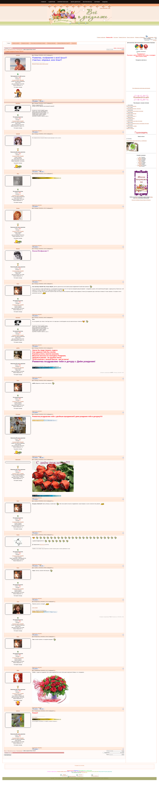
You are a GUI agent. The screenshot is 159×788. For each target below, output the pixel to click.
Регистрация (82, 22)
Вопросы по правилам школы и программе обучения (137, 123)
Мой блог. (34, 610)
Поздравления (19, 49)
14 (52, 534)
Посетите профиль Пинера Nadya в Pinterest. (141, 199)
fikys (18, 173)
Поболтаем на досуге (12, 49)
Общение (105, 1)
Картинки (97, 1)
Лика (140, 166)
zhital (140, 164)
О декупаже (51, 1)
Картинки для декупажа (131, 113)
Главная (43, 1)
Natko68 (18, 133)
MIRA (18, 670)
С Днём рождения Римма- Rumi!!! (29, 49)
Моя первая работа (130, 118)
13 (52, 500)
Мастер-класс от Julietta (131, 125)
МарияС (18, 248)
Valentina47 (17, 459)
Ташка (17, 534)
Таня (18, 601)
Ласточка (140, 162)
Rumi (18, 283)
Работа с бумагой (130, 128)
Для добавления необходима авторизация (141, 88)
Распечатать (150, 37)
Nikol (140, 161)
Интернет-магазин (63, 1)
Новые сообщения (101, 37)
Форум (5, 49)
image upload (35, 607)
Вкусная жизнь (34, 494)
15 (52, 567)
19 (54, 710)
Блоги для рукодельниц (131, 106)
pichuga (18, 710)
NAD (140, 157)
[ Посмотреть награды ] (37, 99)
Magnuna (140, 158)
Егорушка (18, 414)
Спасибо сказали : (18, 80)
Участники (115, 37)
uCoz (82, 779)
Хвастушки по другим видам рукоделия (134, 111)
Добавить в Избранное (140, 37)
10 (52, 380)
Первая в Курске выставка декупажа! (134, 121)
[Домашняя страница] (42, 101)
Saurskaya (18, 103)
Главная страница (74, 22)
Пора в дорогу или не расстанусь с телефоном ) (136, 140)
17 (54, 636)
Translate (155, 40)
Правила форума (122, 37)
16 (54, 601)
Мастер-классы (87, 1)
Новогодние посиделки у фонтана (133, 108)
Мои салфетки (34, 717)
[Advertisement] (79, 31)
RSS (81, 4)
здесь (136, 197)
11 (52, 414)
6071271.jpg (42, 544)
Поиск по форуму (130, 37)
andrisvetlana (140, 165)
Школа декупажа (75, 1)
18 (54, 670)
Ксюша (17, 208)
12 (52, 459)
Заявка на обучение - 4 (131, 116)
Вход (87, 22)
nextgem (18, 55)
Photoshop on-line (46, 5)
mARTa (17, 348)
